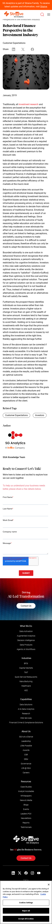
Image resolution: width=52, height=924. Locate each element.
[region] (26, 902)
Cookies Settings (26, 903)
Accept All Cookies (26, 919)
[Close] (49, 884)
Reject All (26, 911)
